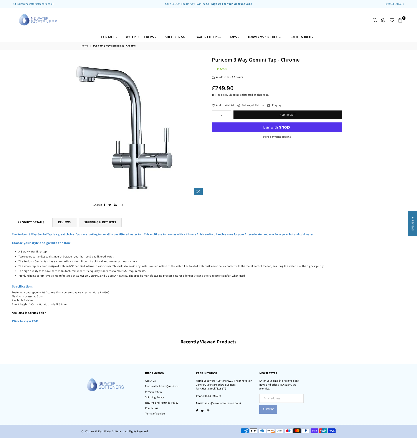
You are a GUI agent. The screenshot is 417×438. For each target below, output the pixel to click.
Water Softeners (140, 37)
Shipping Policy (154, 397)
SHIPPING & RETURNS (100, 222)
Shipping (234, 95)
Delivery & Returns (252, 105)
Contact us (151, 408)
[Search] (375, 20)
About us (150, 381)
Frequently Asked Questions (162, 386)
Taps (234, 37)
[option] (123, 126)
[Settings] (383, 20)
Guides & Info (301, 37)
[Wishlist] (391, 20)
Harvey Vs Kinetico (263, 37)
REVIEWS (64, 222)
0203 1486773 (396, 4)
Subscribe (268, 409)
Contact (108, 37)
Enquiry (276, 105)
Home (84, 46)
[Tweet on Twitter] (109, 205)
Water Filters (208, 37)
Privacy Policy (153, 392)
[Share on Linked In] (115, 205)
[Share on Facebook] (105, 205)
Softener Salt (176, 37)
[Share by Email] (121, 205)
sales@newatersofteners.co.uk (35, 4)
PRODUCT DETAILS (31, 222)
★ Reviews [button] (412, 223)
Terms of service (155, 414)
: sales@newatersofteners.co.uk (222, 403)
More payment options (277, 137)
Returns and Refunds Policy (161, 403)
